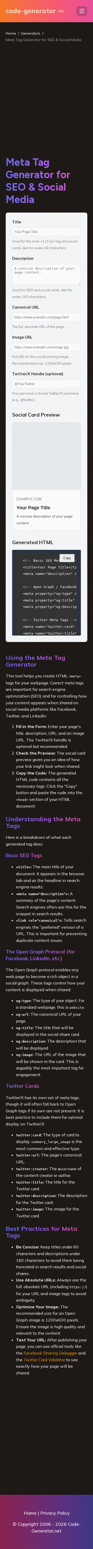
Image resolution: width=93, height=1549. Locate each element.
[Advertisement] (46, 99)
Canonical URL (25, 307)
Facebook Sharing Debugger (50, 1353)
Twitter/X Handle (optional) (37, 374)
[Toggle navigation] (81, 11)
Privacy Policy (54, 1513)
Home (11, 33)
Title (16, 222)
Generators (30, 33)
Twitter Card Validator (44, 1359)
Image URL (22, 337)
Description (23, 258)
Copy (67, 558)
